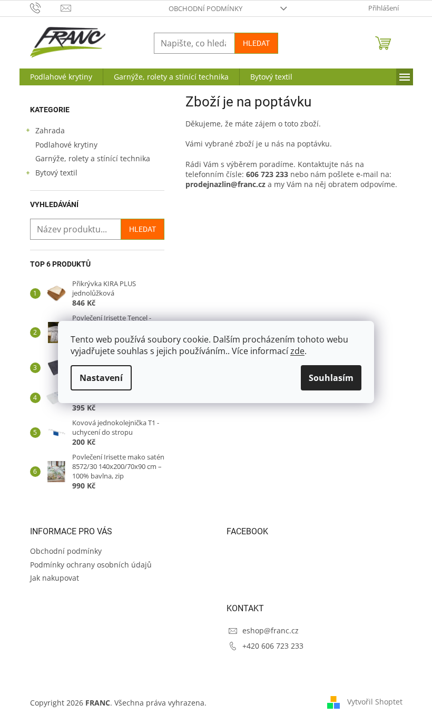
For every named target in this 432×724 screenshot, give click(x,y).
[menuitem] (61, 77)
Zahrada (50, 130)
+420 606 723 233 (272, 646)
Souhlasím (331, 378)
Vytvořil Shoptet (374, 702)
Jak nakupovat (54, 578)
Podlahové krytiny (66, 145)
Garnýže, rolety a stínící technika (92, 158)
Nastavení (101, 378)
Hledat (256, 43)
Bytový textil (56, 173)
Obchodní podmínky (205, 8)
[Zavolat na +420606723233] (45, 7)
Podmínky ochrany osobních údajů (91, 565)
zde (297, 351)
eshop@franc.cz (270, 630)
